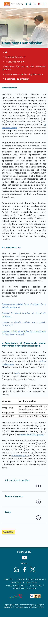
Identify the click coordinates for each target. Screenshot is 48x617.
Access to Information (15, 585)
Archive (32, 588)
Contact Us (8, 579)
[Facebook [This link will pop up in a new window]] (24, 572)
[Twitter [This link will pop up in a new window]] (32, 572)
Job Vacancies (35, 585)
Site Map (21, 579)
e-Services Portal (13, 61)
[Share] (26, 4)
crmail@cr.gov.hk (20, 455)
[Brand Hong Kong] (16, 596)
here (17, 373)
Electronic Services (14, 57)
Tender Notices (18, 588)
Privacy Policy (31, 582)
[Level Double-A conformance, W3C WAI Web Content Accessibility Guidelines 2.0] (35, 596)
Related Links (16, 582)
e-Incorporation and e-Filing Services (23, 74)
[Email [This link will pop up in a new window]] (16, 572)
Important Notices (36, 579)
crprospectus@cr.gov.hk (31, 434)
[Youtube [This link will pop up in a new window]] (24, 560)
